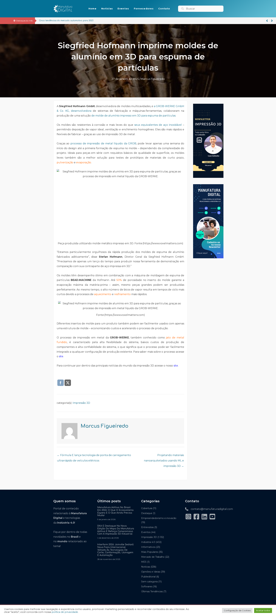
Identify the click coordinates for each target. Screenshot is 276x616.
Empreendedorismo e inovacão (158, 518)
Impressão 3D (81, 402)
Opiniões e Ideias (150, 571)
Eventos (145, 532)
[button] (267, 20)
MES (143, 561)
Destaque (146, 513)
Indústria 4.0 (148, 542)
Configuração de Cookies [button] (237, 610)
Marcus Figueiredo (153, 78)
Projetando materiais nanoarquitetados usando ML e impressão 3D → (164, 456)
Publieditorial (148, 576)
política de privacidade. (65, 612)
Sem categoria (149, 581)
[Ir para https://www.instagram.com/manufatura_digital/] (188, 517)
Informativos (148, 547)
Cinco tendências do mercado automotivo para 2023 (66, 20)
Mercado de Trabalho (153, 556)
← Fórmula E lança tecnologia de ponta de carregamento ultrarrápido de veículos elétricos (94, 456)
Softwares (146, 586)
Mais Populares (149, 552)
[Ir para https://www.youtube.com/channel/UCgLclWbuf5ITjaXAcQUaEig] (212, 517)
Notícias (145, 566)
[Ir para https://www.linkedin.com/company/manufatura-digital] (204, 517)
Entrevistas (147, 527)
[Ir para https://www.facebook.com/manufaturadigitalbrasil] (196, 517)
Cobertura (146, 508)
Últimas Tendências (152, 591)
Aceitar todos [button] (263, 610)
